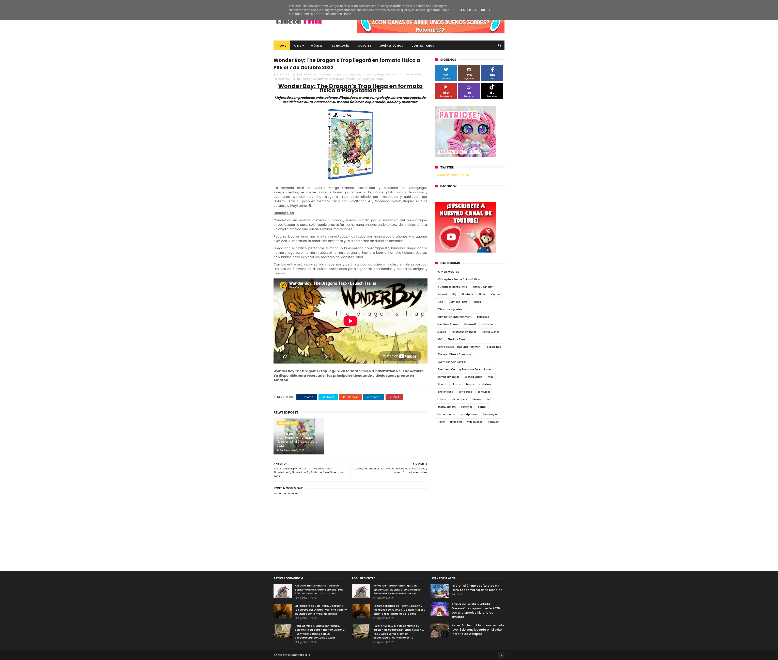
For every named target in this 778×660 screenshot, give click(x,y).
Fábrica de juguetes (449, 309)
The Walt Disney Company (454, 354)
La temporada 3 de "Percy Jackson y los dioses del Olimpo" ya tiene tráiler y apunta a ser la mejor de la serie (321, 610)
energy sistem (446, 406)
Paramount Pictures (464, 332)
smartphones (469, 414)
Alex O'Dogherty (482, 287)
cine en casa (445, 391)
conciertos (465, 391)
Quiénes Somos (391, 45)
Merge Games (385, 74)
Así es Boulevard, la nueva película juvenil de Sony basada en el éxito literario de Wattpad (478, 629)
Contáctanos (422, 45)
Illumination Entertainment (454, 317)
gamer (331, 74)
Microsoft (470, 324)
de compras (459, 399)
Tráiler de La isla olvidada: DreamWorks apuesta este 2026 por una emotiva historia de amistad (476, 610)
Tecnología (339, 45)
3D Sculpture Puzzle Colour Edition (458, 279)
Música (316, 45)
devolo (476, 399)
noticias (401, 74)
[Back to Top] (501, 655)
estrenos (466, 406)
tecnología (490, 414)
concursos (484, 391)
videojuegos (336, 79)
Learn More (468, 10)
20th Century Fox (448, 272)
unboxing (456, 421)
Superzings (494, 347)
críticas (442, 399)
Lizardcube (368, 74)
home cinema (446, 414)
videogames (319, 79)
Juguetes (364, 45)
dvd (488, 399)
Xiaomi (441, 384)
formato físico (317, 74)
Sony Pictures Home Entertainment (459, 347)
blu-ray (456, 384)
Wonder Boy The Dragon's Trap (364, 79)
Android (442, 294)
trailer (441, 421)
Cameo (496, 294)
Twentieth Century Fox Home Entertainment (465, 369)
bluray (470, 384)
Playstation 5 (282, 79)
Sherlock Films (456, 339)
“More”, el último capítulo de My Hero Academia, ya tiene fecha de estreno (477, 590)
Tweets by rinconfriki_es (452, 175)
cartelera (485, 384)
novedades (414, 74)
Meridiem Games (448, 324)
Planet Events (490, 332)
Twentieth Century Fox (451, 362)
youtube (493, 421)
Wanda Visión (473, 377)
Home (282, 45)
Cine (297, 45)
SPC (439, 339)
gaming (342, 74)
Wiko (490, 377)
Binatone (467, 294)
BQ (454, 294)
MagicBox (483, 317)
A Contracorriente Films (452, 287)
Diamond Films (458, 302)
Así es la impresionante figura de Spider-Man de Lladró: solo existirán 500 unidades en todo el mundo (319, 589)
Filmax (477, 302)
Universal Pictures (448, 377)
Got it (485, 10)
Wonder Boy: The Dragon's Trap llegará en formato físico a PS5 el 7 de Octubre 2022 (297, 440)
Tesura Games (300, 79)
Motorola (487, 324)
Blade (482, 294)
